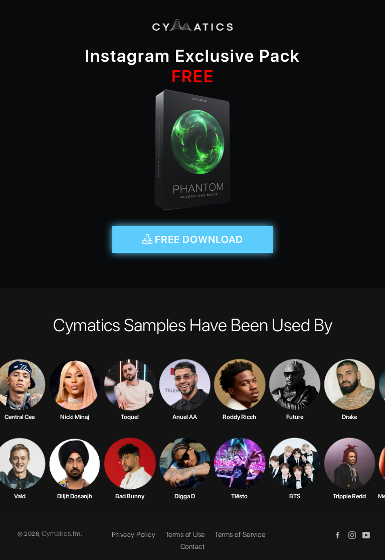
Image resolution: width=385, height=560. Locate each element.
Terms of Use (185, 534)
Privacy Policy (133, 534)
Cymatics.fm (61, 533)
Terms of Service (240, 534)
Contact (192, 546)
